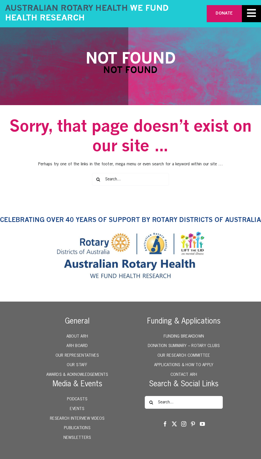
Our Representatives (77, 356)
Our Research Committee (184, 356)
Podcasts (77, 399)
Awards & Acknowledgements (77, 375)
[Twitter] (174, 424)
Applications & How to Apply (183, 365)
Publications (77, 428)
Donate (224, 13)
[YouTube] (202, 424)
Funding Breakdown (184, 336)
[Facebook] (165, 424)
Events (77, 409)
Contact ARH (184, 375)
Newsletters (77, 438)
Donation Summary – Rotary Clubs (184, 346)
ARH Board (77, 346)
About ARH (77, 336)
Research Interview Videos (77, 419)
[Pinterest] (192, 424)
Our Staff (77, 365)
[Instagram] (183, 424)
